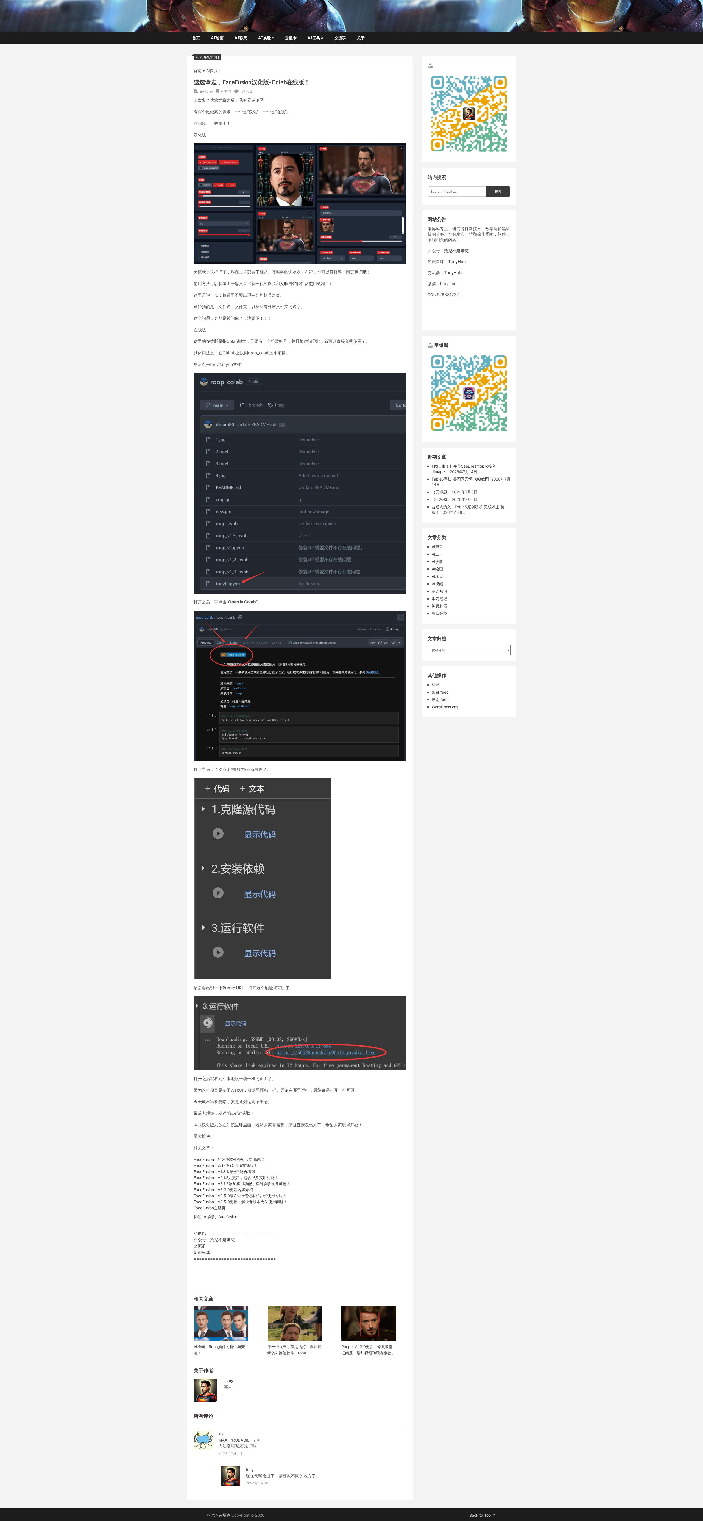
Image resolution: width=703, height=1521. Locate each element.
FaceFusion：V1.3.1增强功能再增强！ (226, 1171)
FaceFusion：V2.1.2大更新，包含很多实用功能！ (236, 1177)
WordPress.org (445, 707)
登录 (435, 684)
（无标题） (441, 492)
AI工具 (314, 38)
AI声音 (437, 546)
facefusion (228, 1216)
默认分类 (439, 613)
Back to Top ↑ (482, 1515)
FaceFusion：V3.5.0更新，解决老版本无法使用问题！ (241, 1201)
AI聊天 (241, 38)
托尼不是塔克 (218, 1515)
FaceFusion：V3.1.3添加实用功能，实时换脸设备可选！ (242, 1183)
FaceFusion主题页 (209, 1207)
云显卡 (291, 38)
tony (209, 91)
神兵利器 (439, 606)
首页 (196, 38)
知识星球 (235, 1124)
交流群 (340, 38)
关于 (361, 38)
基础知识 (439, 591)
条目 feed (440, 692)
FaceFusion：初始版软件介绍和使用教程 (229, 1159)
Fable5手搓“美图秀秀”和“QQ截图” (461, 479)
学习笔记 (439, 598)
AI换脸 (264, 38)
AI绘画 (217, 38)
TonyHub (457, 261)
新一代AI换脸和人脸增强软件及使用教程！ (290, 283)
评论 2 (247, 91)
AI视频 (437, 583)
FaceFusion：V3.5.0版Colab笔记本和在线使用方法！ (240, 1195)
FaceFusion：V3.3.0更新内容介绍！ (225, 1189)
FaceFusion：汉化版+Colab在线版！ (226, 1165)
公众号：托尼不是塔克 (214, 1239)
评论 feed (440, 699)
